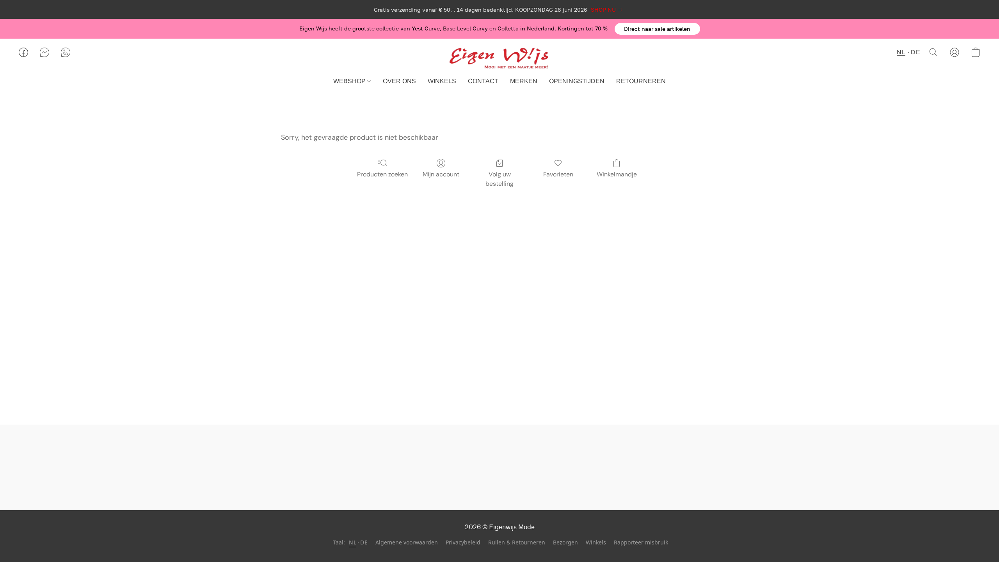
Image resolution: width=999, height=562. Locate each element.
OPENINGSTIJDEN (576, 81)
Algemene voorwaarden (406, 542)
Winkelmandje (617, 174)
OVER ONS (399, 81)
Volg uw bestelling (499, 179)
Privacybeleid (463, 542)
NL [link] (352, 542)
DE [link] (364, 542)
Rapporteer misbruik (641, 542)
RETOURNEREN (641, 81)
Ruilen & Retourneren (516, 542)
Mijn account (441, 174)
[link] (608, 9)
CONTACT (483, 81)
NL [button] (901, 52)
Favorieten (558, 174)
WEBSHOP (350, 81)
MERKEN (523, 81)
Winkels (596, 542)
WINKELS (442, 81)
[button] (657, 29)
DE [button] (915, 52)
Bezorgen (565, 542)
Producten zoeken (382, 174)
